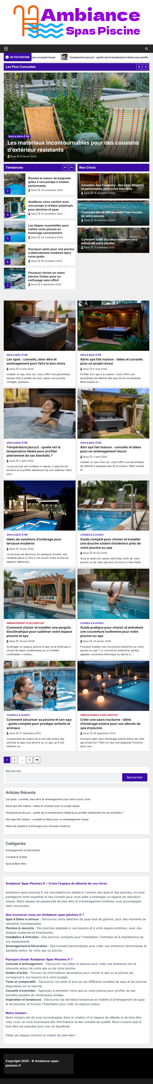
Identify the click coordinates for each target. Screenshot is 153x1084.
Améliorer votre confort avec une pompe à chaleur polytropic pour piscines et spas (50, 181)
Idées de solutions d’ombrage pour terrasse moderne (34, 541)
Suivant (37, 760)
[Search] (146, 49)
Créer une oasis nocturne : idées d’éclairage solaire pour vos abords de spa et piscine (110, 724)
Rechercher (13, 771)
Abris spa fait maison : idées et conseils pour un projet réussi (111, 361)
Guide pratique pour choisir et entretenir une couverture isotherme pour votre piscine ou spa (111, 631)
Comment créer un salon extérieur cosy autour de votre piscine (109, 241)
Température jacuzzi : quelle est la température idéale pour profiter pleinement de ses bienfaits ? (91, 57)
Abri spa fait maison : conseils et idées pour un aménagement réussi (110, 449)
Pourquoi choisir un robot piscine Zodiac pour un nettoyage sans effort (46, 252)
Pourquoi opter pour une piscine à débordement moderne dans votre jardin (51, 229)
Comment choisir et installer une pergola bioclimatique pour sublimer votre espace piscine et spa (39, 631)
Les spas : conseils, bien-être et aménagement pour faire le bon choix (36, 361)
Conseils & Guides (92, 534)
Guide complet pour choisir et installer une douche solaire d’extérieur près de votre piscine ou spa (110, 543)
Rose (34, 190)
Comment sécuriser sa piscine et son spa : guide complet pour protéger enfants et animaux (39, 724)
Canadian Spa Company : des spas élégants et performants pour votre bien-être (112, 187)
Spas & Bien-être (19, 136)
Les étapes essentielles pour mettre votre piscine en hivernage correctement (48, 205)
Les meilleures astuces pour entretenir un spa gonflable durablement (48, 276)
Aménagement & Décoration (25, 623)
